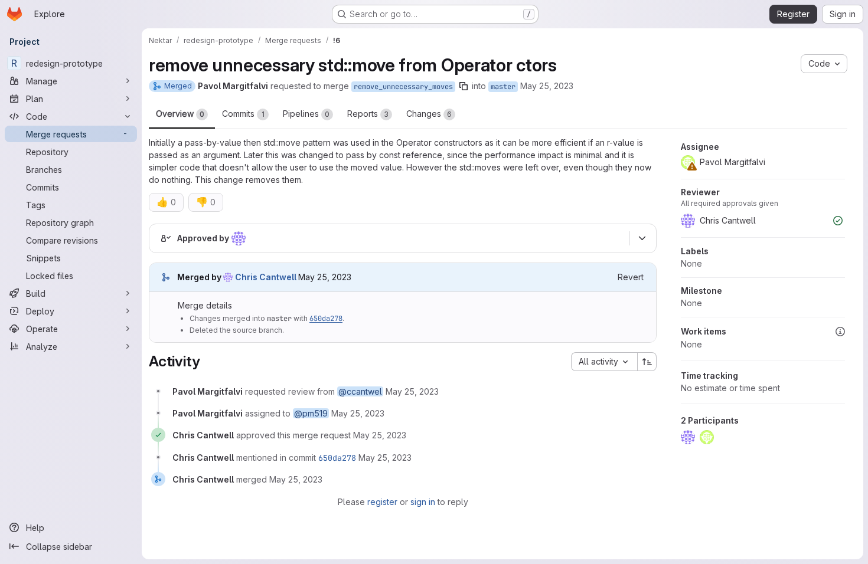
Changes (429, 114)
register (382, 502)
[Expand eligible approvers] (642, 238)
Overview (180, 114)
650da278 (325, 318)
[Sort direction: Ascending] (647, 361)
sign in (422, 502)
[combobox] (604, 361)
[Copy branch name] (463, 86)
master (503, 86)
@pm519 (311, 413)
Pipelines (306, 114)
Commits (243, 114)
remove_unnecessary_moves (403, 86)
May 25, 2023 (546, 86)
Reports (368, 114)
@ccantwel (360, 391)
